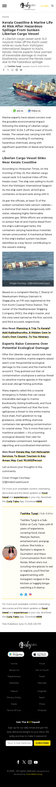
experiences (21, 497)
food (44, 493)
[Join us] (18, 111)
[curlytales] (28, 648)
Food (42, 663)
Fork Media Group (34, 774)
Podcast (42, 710)
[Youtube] (35, 762)
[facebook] (4, 70)
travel (5, 497)
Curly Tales (12, 501)
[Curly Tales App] (16, 654)
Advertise (14, 682)
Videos (14, 691)
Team (42, 697)
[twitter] (8, 70)
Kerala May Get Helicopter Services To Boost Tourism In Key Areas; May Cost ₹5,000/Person (26, 456)
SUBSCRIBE (42, 743)
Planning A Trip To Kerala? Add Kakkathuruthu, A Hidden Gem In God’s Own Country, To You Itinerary (26, 332)
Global (45, 6)
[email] (21, 70)
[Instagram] (30, 762)
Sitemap (42, 682)
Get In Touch (42, 670)
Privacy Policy (14, 697)
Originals (41, 691)
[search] (52, 6)
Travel (42, 676)
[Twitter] (24, 762)
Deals (14, 704)
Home (5, 17)
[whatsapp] (12, 70)
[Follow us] (35, 111)
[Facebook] (18, 762)
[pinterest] (17, 70)
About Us (14, 670)
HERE (39, 501)
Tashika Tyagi (14, 66)
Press (42, 704)
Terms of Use (14, 710)
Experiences (14, 676)
